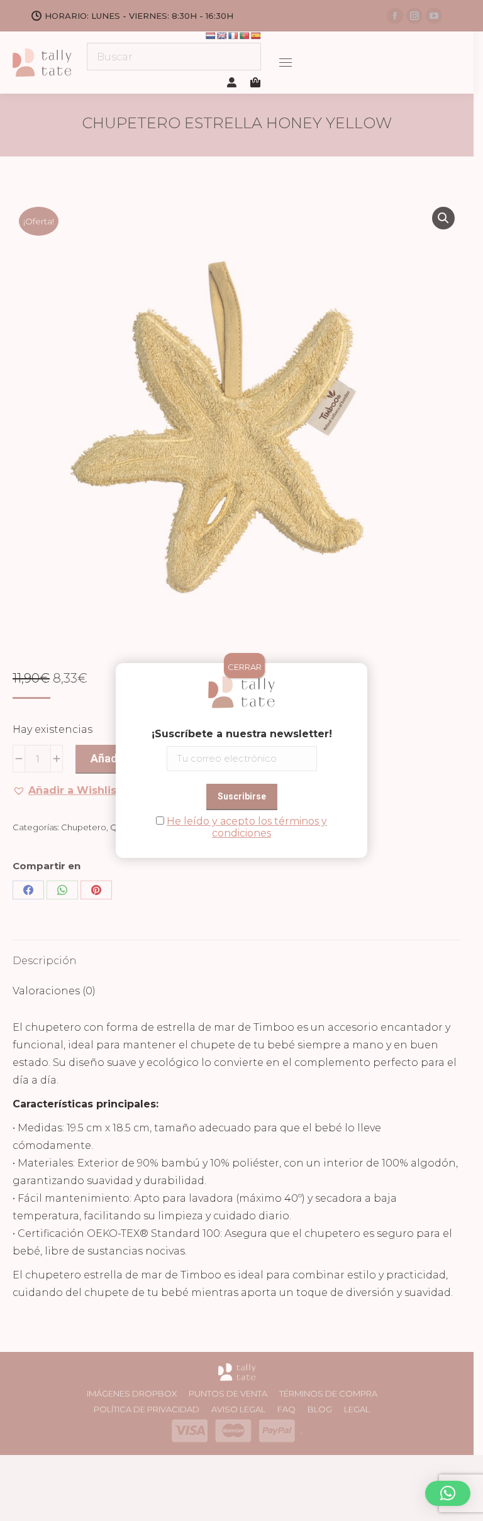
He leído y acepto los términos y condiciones (247, 827)
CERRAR (245, 667)
